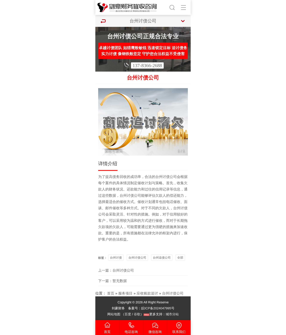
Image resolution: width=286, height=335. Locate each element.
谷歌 (137, 314)
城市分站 (172, 314)
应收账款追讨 (147, 293)
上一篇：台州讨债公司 (116, 270)
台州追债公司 (162, 257)
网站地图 (113, 314)
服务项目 (125, 293)
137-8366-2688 (147, 65)
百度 (128, 314)
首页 (110, 293)
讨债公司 (170, 177)
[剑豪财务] (127, 6)
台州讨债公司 (137, 257)
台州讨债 (116, 257)
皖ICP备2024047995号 (157, 308)
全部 (180, 257)
